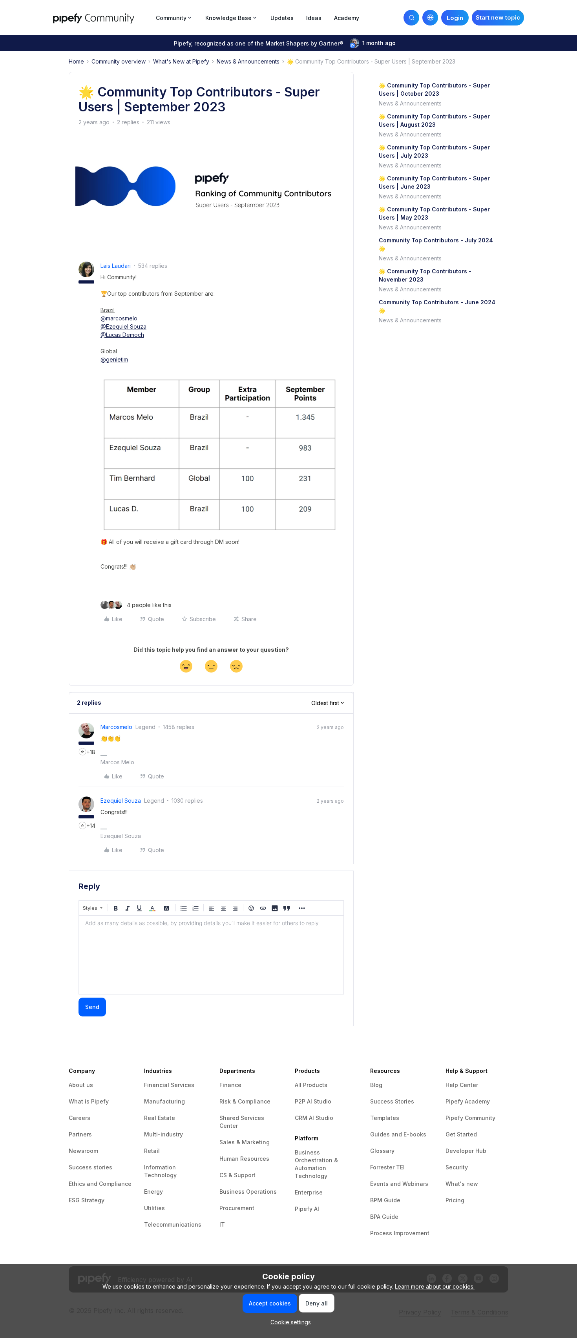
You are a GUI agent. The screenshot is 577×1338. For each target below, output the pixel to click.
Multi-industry (163, 1134)
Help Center (462, 1085)
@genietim (114, 359)
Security (457, 1167)
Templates (384, 1117)
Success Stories (392, 1101)
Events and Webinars (399, 1183)
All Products (311, 1085)
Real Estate (159, 1117)
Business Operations (248, 1191)
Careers (79, 1117)
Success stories (90, 1167)
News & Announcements (248, 61)
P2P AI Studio (313, 1101)
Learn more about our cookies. (435, 1286)
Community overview (118, 61)
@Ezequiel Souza (123, 326)
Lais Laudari (115, 265)
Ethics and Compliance (100, 1183)
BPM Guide (385, 1200)
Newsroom (83, 1150)
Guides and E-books (398, 1134)
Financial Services (169, 1085)
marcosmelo (116, 727)
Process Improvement (399, 1233)
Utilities (154, 1208)
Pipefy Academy (468, 1101)
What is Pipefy (89, 1101)
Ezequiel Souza (120, 800)
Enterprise (309, 1192)
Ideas (313, 18)
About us (81, 1085)
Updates (282, 18)
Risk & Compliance (244, 1101)
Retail (152, 1150)
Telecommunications (172, 1224)
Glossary (382, 1150)
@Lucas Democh (122, 334)
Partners (80, 1134)
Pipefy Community (470, 1117)
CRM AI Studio (314, 1117)
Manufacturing (164, 1101)
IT (222, 1224)
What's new (462, 1183)
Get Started (461, 1134)
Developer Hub (466, 1150)
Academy (346, 18)
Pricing (455, 1200)
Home (76, 61)
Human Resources (244, 1158)
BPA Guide (384, 1216)
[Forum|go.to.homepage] (102, 17)
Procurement (236, 1208)
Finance (230, 1085)
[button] (498, 17)
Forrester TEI (387, 1167)
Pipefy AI (307, 1208)
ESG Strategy (86, 1200)
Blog (376, 1085)
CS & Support (237, 1175)
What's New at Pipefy (181, 61)
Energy (153, 1191)
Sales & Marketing (244, 1142)
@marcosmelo (118, 318)
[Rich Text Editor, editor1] (211, 955)
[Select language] (430, 17)
